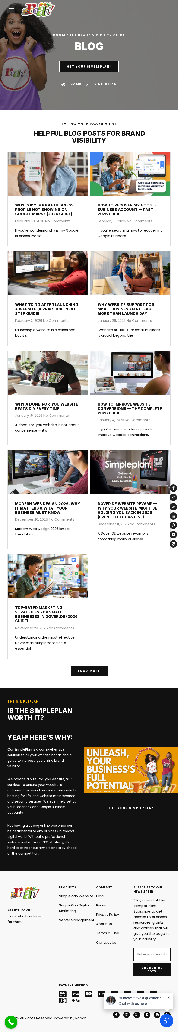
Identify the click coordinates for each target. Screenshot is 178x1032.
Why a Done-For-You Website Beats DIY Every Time (46, 406)
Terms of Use (107, 933)
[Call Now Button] (11, 1022)
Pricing (101, 905)
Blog (100, 895)
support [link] (121, 329)
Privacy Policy (107, 914)
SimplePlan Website (76, 895)
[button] (11, 9)
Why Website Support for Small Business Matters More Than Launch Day (126, 309)
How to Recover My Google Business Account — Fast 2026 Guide (127, 209)
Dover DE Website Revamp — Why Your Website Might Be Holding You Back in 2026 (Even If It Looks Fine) (127, 510)
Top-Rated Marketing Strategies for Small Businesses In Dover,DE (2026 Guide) (46, 614)
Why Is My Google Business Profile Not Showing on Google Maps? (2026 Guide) (44, 209)
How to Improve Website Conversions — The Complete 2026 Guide (130, 408)
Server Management (77, 920)
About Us (104, 923)
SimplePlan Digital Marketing (74, 908)
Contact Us (106, 942)
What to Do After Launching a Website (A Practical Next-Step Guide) (46, 309)
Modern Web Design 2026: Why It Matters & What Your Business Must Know (47, 508)
